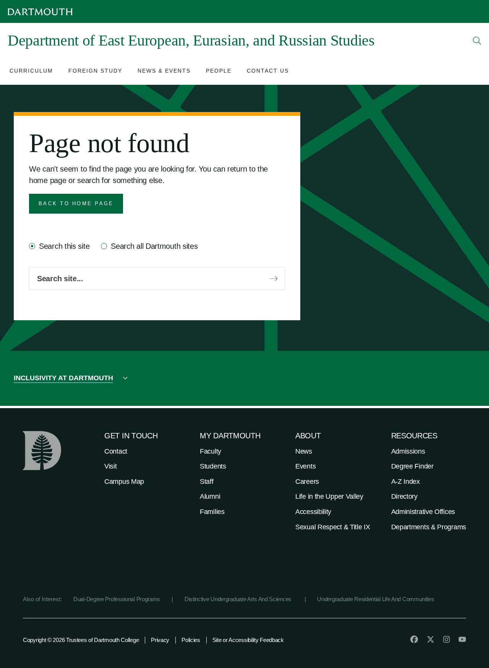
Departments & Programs (428, 527)
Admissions (408, 451)
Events (305, 466)
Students (213, 466)
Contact (115, 451)
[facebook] (414, 639)
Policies (190, 640)
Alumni (210, 496)
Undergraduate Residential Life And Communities (375, 599)
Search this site (64, 246)
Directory (404, 496)
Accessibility (313, 512)
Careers (307, 481)
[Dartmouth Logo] (40, 11)
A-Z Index (405, 481)
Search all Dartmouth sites (154, 246)
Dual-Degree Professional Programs (116, 599)
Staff (207, 481)
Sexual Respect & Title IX (332, 527)
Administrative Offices (423, 512)
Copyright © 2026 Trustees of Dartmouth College (81, 640)
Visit (110, 466)
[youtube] (462, 639)
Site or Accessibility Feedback (248, 640)
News (303, 451)
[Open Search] (477, 40)
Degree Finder (412, 466)
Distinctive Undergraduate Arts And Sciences (239, 599)
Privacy (160, 640)
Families (212, 512)
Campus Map (124, 481)
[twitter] (430, 639)
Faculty (210, 451)
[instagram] (446, 639)
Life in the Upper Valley (329, 496)
